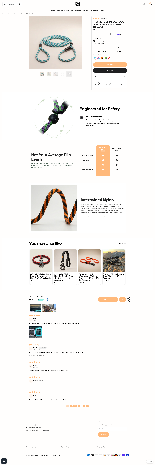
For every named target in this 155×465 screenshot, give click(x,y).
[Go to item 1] (35, 308)
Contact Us (83, 422)
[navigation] (42, 74)
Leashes (53, 10)
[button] (97, 18)
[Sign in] (145, 4)
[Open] (4, 461)
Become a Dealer (102, 447)
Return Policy (65, 447)
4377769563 (33, 425)
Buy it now (110, 70)
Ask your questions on (39, 430)
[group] (41, 267)
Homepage (5, 13)
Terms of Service (31, 447)
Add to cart (110, 64)
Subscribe (103, 434)
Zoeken (20, 4)
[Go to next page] (87, 406)
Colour (98, 55)
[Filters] (122, 299)
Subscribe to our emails (105, 425)
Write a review (108, 299)
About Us (63, 422)
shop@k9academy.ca (35, 428)
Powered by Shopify (43, 455)
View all (120, 243)
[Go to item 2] (48, 308)
